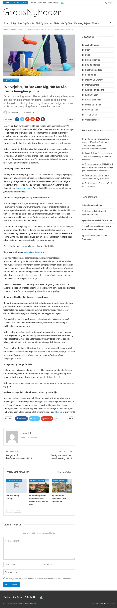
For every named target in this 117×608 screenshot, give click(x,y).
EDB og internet (44, 23)
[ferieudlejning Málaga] (16, 486)
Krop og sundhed (93, 100)
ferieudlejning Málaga (92, 205)
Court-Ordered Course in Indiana (98, 153)
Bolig (13, 23)
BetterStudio (109, 604)
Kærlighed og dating (94, 90)
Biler (6, 23)
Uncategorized (92, 120)
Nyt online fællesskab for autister (97, 220)
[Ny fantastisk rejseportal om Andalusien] (62, 486)
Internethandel (92, 85)
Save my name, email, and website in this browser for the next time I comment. (38, 578)
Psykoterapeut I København (96, 175)
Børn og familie (26, 23)
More (94, 23)
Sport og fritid (91, 110)
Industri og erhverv (94, 80)
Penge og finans (93, 105)
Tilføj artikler (53, 3)
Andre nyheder (11, 80)
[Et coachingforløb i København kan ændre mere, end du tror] (39, 486)
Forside (33, 3)
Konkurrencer (91, 95)
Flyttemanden (90, 183)
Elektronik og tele (63, 23)
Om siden (42, 3)
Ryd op (58, 412)
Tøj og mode (91, 115)
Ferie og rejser (82, 23)
